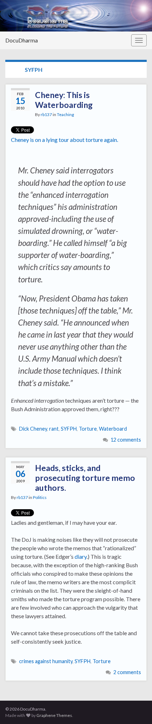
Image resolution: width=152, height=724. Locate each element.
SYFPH (69, 429)
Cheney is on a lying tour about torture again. (64, 139)
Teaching (65, 114)
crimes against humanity (45, 661)
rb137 (46, 114)
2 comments (127, 672)
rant (54, 429)
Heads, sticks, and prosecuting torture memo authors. (85, 478)
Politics (40, 497)
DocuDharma (21, 40)
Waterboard (113, 429)
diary (81, 556)
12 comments (126, 440)
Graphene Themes (54, 715)
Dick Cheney (33, 429)
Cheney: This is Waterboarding (64, 100)
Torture (88, 429)
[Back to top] (136, 708)
